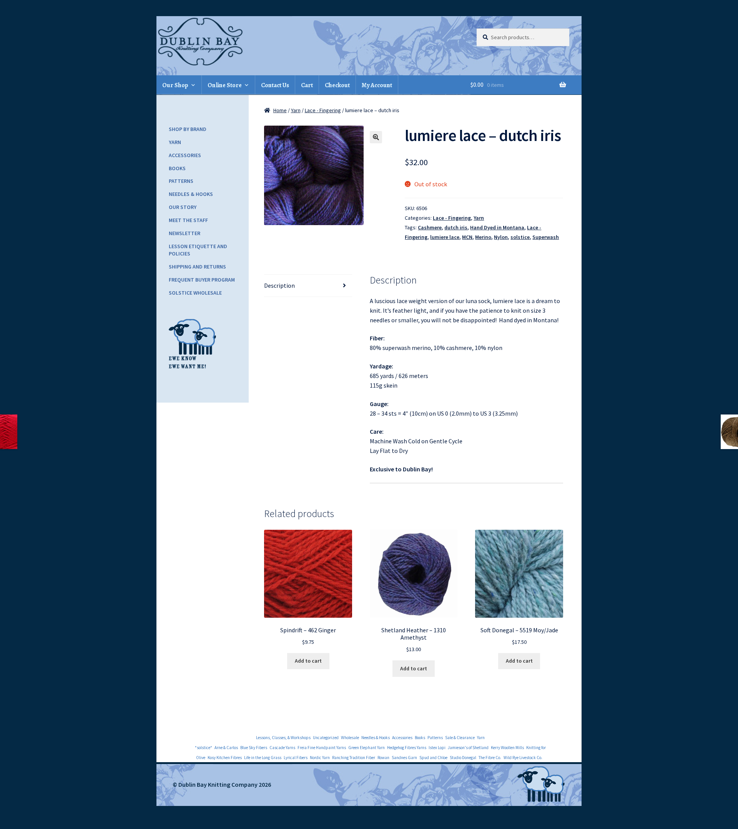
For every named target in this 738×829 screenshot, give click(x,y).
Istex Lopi (437, 747)
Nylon (501, 237)
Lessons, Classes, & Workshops (283, 737)
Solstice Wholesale (195, 292)
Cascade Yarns (282, 747)
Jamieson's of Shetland (468, 747)
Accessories (185, 155)
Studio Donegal (463, 757)
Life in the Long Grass (262, 757)
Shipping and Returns (197, 266)
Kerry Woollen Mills (507, 747)
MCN (467, 237)
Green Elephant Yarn (366, 747)
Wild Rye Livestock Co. (523, 757)
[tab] (308, 286)
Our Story (182, 207)
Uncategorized (326, 737)
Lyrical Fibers (296, 757)
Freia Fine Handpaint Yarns (322, 747)
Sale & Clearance (460, 737)
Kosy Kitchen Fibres (225, 757)
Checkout (337, 85)
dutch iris (455, 227)
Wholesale (350, 737)
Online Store (225, 85)
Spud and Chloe (433, 757)
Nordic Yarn (320, 757)
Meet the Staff (188, 220)
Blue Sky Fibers (253, 747)
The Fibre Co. (490, 757)
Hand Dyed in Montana (497, 227)
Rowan (383, 757)
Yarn (296, 110)
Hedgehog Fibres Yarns (406, 747)
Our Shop (175, 85)
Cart (307, 85)
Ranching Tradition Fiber (353, 757)
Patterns (181, 180)
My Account (377, 85)
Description (279, 285)
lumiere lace (444, 237)
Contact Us (275, 85)
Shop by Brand (187, 129)
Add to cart (308, 660)
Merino (483, 237)
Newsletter (184, 233)
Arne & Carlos (226, 747)
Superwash (545, 237)
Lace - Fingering (323, 110)
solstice (520, 237)
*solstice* (203, 747)
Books (177, 168)
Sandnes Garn (404, 757)
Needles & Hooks (191, 194)
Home (280, 110)
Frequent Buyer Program (202, 279)
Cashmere (430, 227)
